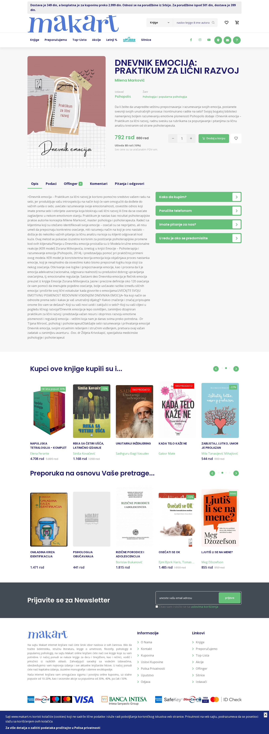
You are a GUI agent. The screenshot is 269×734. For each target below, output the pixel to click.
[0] (237, 22)
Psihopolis (123, 96)
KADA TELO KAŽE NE (173, 444)
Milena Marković (130, 80)
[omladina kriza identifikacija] (49, 520)
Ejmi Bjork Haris (170, 562)
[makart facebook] (191, 39)
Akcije (200, 662)
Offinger (72, 183)
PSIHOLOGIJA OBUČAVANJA (83, 554)
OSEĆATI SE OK (169, 552)
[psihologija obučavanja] (91, 519)
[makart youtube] (209, 39)
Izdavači (201, 682)
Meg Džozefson (212, 562)
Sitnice (200, 675)
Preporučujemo (206, 649)
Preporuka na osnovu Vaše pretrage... (92, 473)
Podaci (51, 183)
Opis (34, 183)
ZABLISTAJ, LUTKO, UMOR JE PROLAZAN (219, 446)
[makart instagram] (200, 39)
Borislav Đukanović (129, 562)
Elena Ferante (39, 453)
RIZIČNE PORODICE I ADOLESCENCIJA (130, 554)
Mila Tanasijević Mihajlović (219, 453)
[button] (216, 369)
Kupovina (147, 655)
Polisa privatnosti (153, 668)
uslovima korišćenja (204, 607)
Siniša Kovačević (84, 453)
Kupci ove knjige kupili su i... (76, 368)
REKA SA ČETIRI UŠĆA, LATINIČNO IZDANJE (88, 446)
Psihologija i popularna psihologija (165, 96)
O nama (146, 642)
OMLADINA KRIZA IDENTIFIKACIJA (42, 554)
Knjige (200, 642)
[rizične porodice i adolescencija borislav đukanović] (134, 516)
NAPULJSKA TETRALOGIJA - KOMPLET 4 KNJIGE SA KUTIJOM (48, 446)
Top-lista (202, 655)
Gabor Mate (167, 453)
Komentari (98, 183)
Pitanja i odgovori (129, 183)
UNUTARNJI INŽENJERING (133, 444)
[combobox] (159, 22)
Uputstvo (147, 675)
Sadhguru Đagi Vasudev (132, 453)
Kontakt (146, 649)
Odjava (145, 682)
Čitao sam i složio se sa (188, 607)
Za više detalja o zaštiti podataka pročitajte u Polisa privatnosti (52, 728)
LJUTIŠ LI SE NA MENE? (217, 552)
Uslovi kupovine (152, 662)
